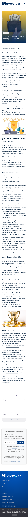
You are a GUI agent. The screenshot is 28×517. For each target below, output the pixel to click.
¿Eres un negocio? (6, 487)
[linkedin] (9, 506)
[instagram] (6, 506)
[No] (26, 512)
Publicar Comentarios (14, 419)
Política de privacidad (7, 496)
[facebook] (3, 506)
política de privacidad (15, 461)
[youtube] (11, 506)
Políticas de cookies (7, 499)
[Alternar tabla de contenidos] (17, 49)
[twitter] (14, 506)
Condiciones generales (8, 502)
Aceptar (14, 514)
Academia (4, 483)
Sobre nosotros (6, 490)
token (23, 114)
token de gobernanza (12, 347)
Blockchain (6, 33)
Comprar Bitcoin (6, 480)
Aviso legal (4, 493)
